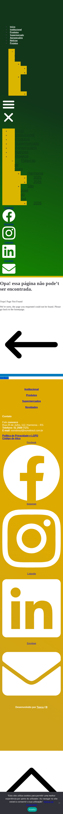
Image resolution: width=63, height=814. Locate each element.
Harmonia (35, 64)
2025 (37, 68)
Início (12, 27)
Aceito (32, 809)
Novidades (31, 407)
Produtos (14, 32)
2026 (37, 72)
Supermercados (31, 401)
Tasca (40, 707)
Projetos (14, 43)
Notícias (14, 40)
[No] (59, 802)
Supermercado (17, 35)
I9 (46, 707)
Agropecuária (16, 38)
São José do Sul (27, 82)
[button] (8, 111)
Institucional (16, 29)
